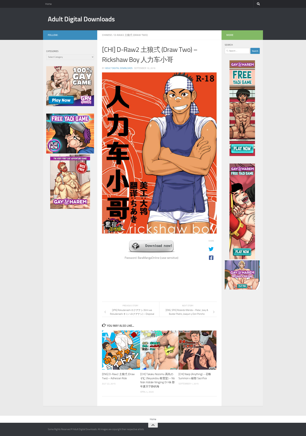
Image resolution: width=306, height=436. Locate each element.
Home (48, 3)
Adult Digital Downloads (81, 19)
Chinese (107, 35)
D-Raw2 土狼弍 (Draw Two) (131, 35)
